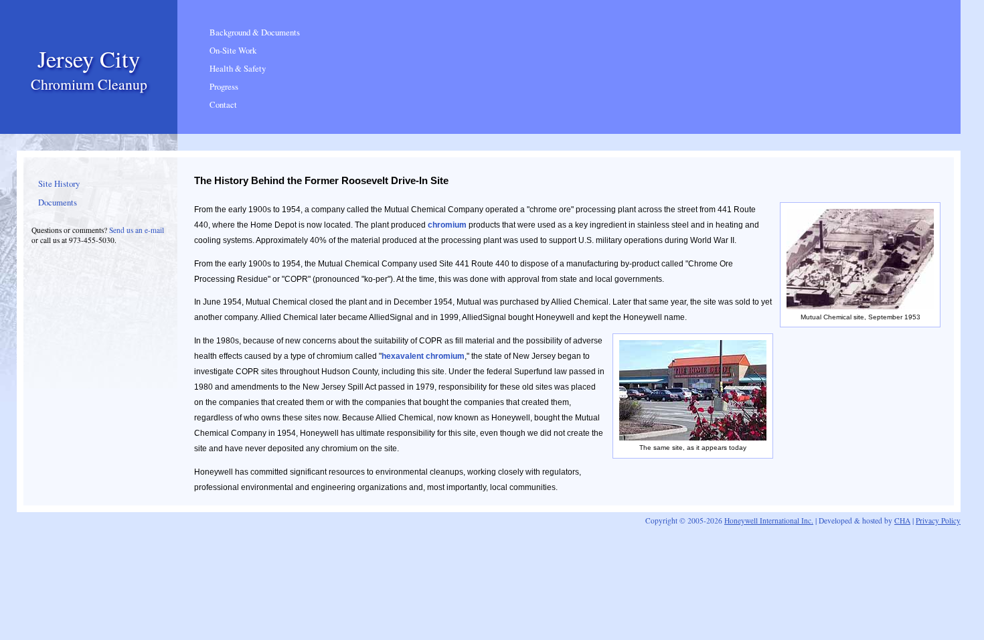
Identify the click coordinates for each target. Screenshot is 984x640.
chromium (447, 225)
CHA (902, 520)
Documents (57, 202)
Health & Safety (238, 68)
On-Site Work (233, 50)
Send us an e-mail (136, 230)
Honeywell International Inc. (768, 520)
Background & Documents (255, 32)
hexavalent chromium (423, 356)
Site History (59, 183)
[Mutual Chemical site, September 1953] (860, 307)
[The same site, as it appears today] (692, 438)
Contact (223, 104)
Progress (224, 86)
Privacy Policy (938, 520)
